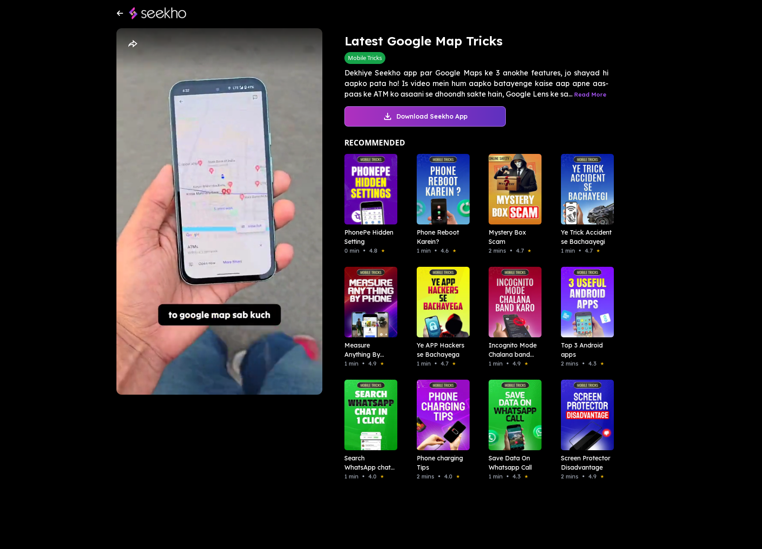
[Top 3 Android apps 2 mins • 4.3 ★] (585, 302)
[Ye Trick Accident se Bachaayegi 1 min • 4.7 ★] (585, 189)
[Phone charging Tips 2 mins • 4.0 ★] (440, 415)
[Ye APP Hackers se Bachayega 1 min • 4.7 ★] (440, 302)
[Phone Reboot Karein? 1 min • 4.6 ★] (440, 189)
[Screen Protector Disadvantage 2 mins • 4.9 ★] (585, 415)
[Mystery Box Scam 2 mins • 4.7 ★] (512, 189)
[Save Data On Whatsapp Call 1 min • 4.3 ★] (512, 415)
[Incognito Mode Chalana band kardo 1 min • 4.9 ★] (512, 302)
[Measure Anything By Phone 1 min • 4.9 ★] (368, 302)
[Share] (132, 44)
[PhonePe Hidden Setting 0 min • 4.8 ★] (368, 189)
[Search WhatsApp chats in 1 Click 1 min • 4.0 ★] (368, 415)
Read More (590, 94)
